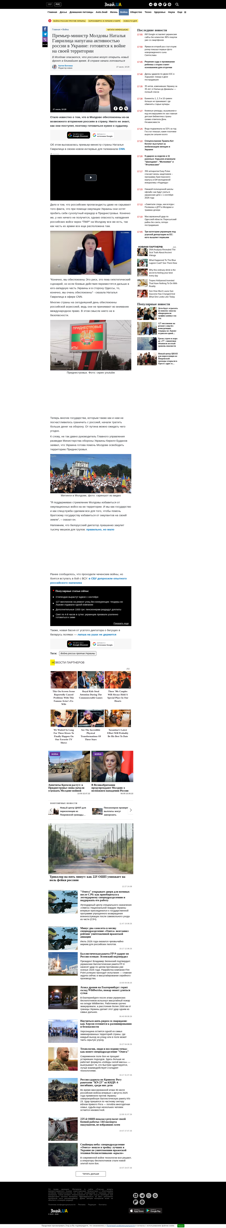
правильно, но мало (100, 529)
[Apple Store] (137, 1210)
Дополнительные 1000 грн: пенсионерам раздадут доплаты (88, 609)
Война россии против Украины (69, 21)
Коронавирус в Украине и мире (104, 21)
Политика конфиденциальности (61, 1204)
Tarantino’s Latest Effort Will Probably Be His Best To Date (117, 733)
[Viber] (155, 4)
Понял (181, 1226)
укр (50, 4)
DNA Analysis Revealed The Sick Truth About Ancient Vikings (162, 252)
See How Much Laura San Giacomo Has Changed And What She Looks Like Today (162, 294)
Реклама (81, 1204)
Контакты (103, 1204)
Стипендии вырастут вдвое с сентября (77, 597)
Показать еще (121, 623)
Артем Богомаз (65, 66)
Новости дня (130, 21)
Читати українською (117, 30)
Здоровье (159, 12)
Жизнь (114, 12)
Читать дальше (91, 1173)
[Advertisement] (90, 395)
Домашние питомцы (81, 12)
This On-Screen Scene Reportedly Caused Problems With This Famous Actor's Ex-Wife (64, 697)
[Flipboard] (164, 4)
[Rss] (160, 4)
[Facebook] (45, 29)
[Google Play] (153, 1210)
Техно (148, 12)
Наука (171, 12)
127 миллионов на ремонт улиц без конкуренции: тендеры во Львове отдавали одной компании (89, 603)
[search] (177, 4)
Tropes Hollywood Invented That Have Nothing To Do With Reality (163, 283)
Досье (63, 12)
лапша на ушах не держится (97, 634)
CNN (122, 148)
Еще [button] (180, 12)
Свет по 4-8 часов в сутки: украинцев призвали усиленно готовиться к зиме (87, 616)
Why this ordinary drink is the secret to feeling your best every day (162, 273)
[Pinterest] (169, 4)
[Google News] (155, 1195)
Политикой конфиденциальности (121, 1226)
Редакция (92, 1204)
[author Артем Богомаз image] (55, 67)
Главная (52, 12)
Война (124, 12)
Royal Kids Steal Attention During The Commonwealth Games (91, 694)
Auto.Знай (101, 12)
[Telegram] (150, 4)
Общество (136, 12)
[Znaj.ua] (113, 4)
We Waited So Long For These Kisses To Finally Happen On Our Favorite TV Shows (64, 736)
